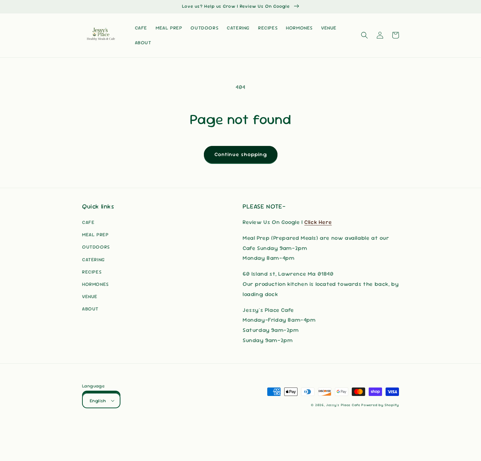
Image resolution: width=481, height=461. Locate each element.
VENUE (90, 296)
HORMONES (95, 284)
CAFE (88, 222)
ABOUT (90, 309)
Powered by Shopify (380, 405)
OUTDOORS (96, 247)
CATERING (93, 259)
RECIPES (91, 272)
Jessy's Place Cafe (343, 405)
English (98, 401)
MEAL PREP (95, 234)
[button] (364, 35)
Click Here (318, 222)
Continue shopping (240, 154)
